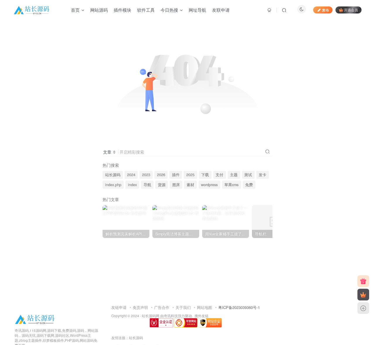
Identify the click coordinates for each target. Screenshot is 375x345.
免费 (249, 184)
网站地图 (204, 307)
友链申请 (119, 307)
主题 (234, 174)
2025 (190, 174)
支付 (219, 174)
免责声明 (140, 307)
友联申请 (221, 10)
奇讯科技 (171, 315)
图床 (176, 184)
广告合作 (161, 307)
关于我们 (183, 307)
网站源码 (99, 10)
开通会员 (351, 9)
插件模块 (122, 10)
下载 (205, 174)
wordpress (209, 184)
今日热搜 (169, 10)
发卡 (262, 174)
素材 (190, 184)
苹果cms (231, 184)
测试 (248, 174)
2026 (161, 174)
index (132, 184)
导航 (147, 184)
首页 (75, 10)
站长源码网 (150, 315)
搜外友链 (202, 315)
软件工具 (146, 10)
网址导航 (197, 10)
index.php (113, 184)
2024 (131, 174)
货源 (162, 184)
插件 (176, 174)
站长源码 (112, 174)
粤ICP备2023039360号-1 (239, 307)
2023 (146, 174)
